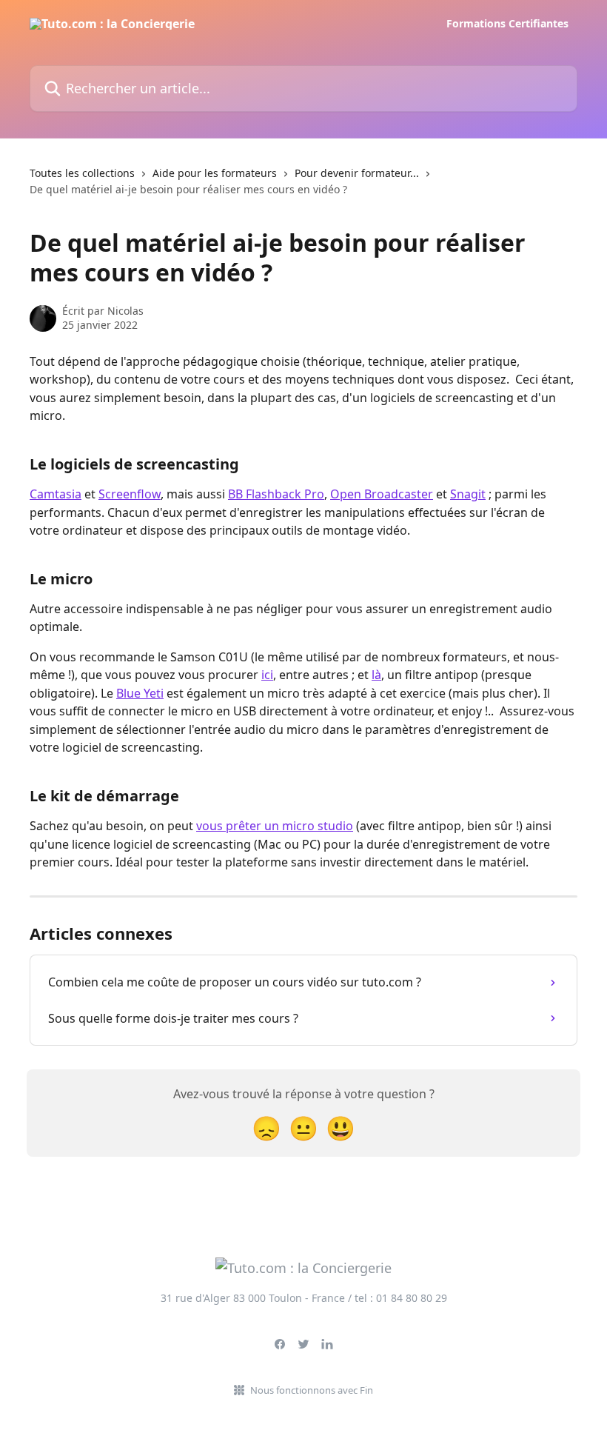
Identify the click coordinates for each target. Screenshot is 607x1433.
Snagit (468, 494)
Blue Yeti (140, 693)
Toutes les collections (82, 173)
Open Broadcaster (381, 494)
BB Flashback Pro (276, 494)
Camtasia (55, 494)
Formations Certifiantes (507, 24)
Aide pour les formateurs (214, 173)
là (376, 675)
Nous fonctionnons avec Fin (311, 1390)
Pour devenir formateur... (357, 173)
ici (267, 675)
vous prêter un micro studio (274, 826)
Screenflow (129, 494)
